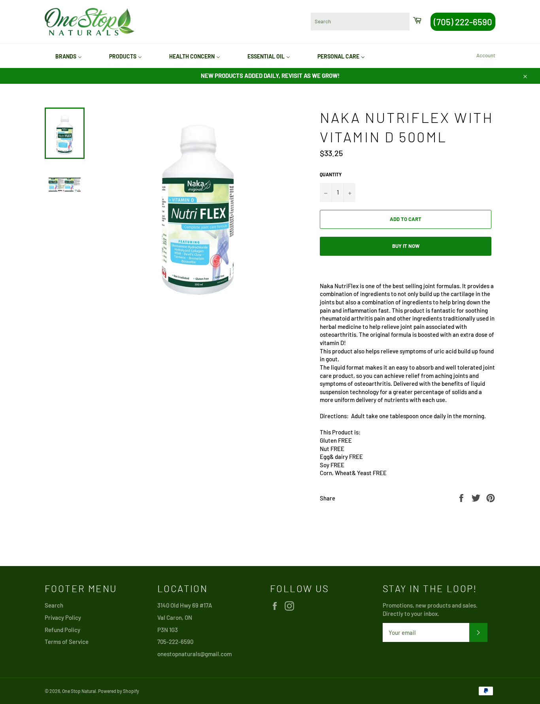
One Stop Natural (79, 691)
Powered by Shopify (118, 691)
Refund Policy (62, 629)
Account (485, 55)
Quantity (331, 174)
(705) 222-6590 (463, 22)
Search (54, 605)
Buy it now (405, 246)
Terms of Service (67, 641)
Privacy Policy (63, 617)
